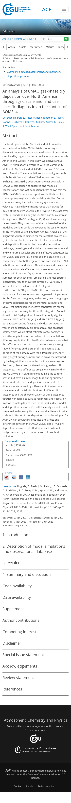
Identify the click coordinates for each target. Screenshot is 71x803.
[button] (44, 38)
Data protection (46, 786)
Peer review (36, 47)
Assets (22, 47)
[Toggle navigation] (64, 9)
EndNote (11, 464)
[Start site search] (66, 39)
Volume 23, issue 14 (25, 38)
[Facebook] (21, 477)
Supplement (13, 455)
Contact (18, 786)
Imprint (30, 786)
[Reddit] (14, 477)
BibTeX (10, 460)
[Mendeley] (6, 477)
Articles (6, 38)
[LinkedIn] (28, 477)
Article (12, 47)
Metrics (50, 47)
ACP (47, 9)
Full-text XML (13, 450)
